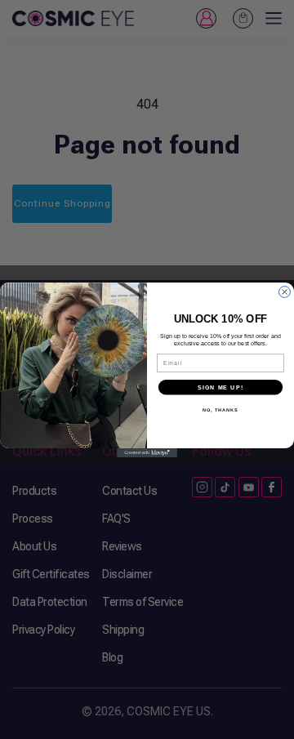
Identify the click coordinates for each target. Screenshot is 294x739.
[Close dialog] (285, 291)
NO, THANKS (220, 409)
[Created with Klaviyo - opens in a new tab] (147, 452)
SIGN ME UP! (220, 387)
